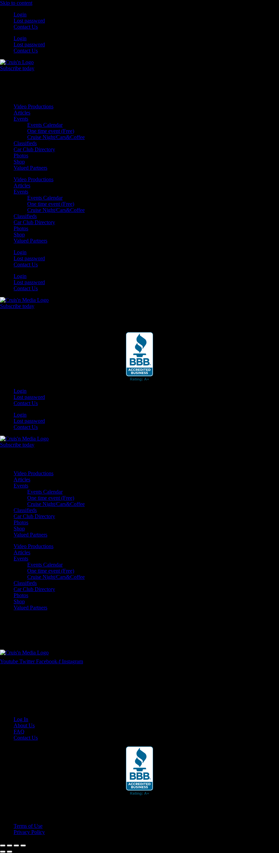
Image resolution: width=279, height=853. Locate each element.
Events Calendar (45, 125)
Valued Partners (30, 168)
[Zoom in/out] (2, 845)
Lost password (29, 21)
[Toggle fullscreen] (9, 845)
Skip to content (16, 3)
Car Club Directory (34, 149)
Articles (22, 112)
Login (20, 14)
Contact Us (26, 27)
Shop (19, 162)
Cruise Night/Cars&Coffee (56, 137)
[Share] (16, 845)
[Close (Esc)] (23, 845)
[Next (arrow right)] (9, 852)
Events (21, 119)
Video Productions (33, 106)
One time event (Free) (50, 131)
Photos (21, 155)
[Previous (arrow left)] (2, 852)
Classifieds (25, 143)
